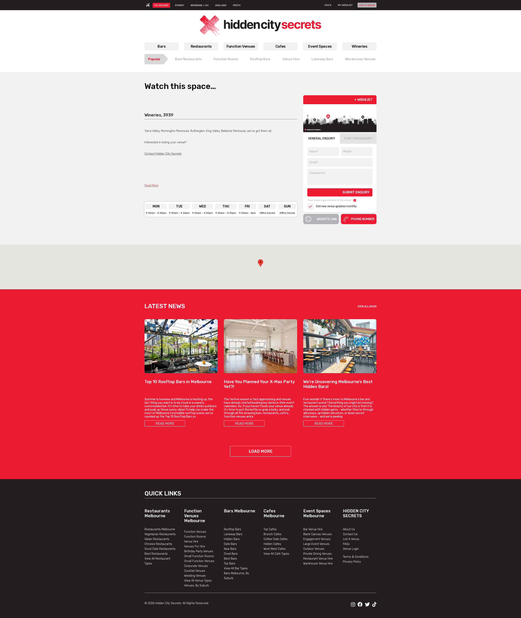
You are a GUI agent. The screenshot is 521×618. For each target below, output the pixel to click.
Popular (154, 59)
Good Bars (231, 554)
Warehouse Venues (360, 59)
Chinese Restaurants (158, 544)
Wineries (359, 46)
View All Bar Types (236, 568)
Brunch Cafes (272, 534)
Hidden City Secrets (356, 513)
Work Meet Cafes (275, 549)
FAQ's (328, 5)
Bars (161, 46)
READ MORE (165, 423)
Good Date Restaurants (159, 549)
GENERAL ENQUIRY (321, 138)
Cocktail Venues (194, 571)
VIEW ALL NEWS (367, 306)
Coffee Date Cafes (276, 539)
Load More (261, 451)
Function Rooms (225, 59)
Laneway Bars (322, 59)
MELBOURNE (161, 5)
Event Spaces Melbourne (317, 513)
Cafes (280, 46)
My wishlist (345, 5)
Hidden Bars (232, 539)
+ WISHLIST (363, 100)
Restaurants (201, 46)
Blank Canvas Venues (317, 534)
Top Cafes (270, 529)
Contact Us (350, 534)
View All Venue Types (198, 580)
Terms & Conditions (356, 557)
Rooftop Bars (260, 59)
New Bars (230, 549)
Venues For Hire (194, 546)
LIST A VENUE (367, 5)
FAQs (346, 544)
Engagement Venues (317, 539)
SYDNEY (179, 5)
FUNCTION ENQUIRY (358, 138)
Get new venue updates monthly (336, 206)
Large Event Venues (316, 544)
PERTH (237, 5)
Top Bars (229, 563)
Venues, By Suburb (196, 585)
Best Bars (230, 558)
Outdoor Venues (313, 549)
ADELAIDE (221, 5)
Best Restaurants (188, 59)
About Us (349, 529)
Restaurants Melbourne (157, 513)
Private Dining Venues (317, 554)
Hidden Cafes (272, 544)
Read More (151, 185)
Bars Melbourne (239, 510)
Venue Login (351, 549)
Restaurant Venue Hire (318, 558)
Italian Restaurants (156, 539)
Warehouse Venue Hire (318, 563)
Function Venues (241, 46)
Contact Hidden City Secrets (163, 154)
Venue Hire (291, 59)
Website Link (327, 219)
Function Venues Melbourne (194, 515)
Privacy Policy (352, 561)
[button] (260, 263)
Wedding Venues (195, 575)
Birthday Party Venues (198, 551)
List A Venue (351, 539)
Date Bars (230, 544)
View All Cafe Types (276, 554)
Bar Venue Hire (313, 529)
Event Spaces (320, 46)
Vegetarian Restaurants (160, 534)
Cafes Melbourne (274, 513)
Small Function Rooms (199, 556)
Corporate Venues (196, 566)
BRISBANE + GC (200, 5)
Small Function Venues (199, 561)
